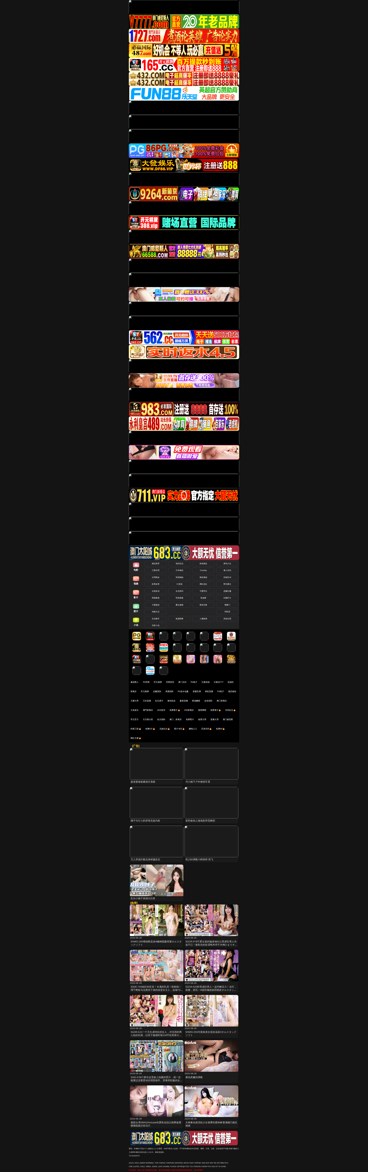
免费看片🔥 (174, 710)
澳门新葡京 (222, 700)
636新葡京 (189, 710)
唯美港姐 (203, 577)
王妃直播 (147, 700)
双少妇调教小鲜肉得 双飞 (199, 859)
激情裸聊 (202, 710)
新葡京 (134, 691)
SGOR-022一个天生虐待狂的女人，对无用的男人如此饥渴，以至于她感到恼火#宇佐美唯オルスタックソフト (156, 1035)
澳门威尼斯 (228, 719)
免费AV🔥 (220, 728)
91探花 (179, 584)
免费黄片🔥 (215, 710)
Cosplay (203, 570)
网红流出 (203, 584)
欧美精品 (203, 563)
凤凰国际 (169, 691)
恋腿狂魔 (227, 591)
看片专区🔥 (179, 728)
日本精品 (179, 570)
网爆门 (227, 605)
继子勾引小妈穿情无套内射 (145, 820)
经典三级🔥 (136, 728)
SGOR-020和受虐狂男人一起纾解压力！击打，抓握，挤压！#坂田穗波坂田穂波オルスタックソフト (211, 990)
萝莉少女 (227, 563)
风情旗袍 (155, 597)
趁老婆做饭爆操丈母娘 (143, 781)
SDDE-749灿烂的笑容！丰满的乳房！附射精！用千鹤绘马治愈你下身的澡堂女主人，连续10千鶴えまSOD (156, 990)
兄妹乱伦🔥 (164, 728)
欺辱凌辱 (155, 584)
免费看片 (190, 719)
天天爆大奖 (148, 719)
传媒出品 (155, 611)
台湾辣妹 (155, 577)
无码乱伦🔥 (230, 710)
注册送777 (218, 682)
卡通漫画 (155, 605)
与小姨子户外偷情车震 (197, 781)
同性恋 (227, 611)
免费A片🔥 (150, 728)
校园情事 (179, 618)
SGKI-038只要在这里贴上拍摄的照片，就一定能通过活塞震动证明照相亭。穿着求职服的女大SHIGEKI (157, 1080)
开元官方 (135, 719)
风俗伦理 (227, 618)
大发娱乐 (135, 710)
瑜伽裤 (203, 597)
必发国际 (208, 700)
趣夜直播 (184, 700)
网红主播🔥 (136, 738)
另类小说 (155, 625)
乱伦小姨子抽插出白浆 (143, 898)
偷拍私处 (171, 700)
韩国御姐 (179, 577)
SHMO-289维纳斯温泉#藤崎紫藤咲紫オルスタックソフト (156, 943)
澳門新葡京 (148, 710)
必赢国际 (157, 691)
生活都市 (155, 618)
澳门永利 (182, 682)
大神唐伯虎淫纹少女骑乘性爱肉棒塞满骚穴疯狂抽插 (211, 1124)
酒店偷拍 (232, 691)
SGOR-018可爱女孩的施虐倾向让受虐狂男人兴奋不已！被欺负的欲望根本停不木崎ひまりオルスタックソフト (211, 944)
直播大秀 (214, 719)
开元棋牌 (158, 682)
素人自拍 (227, 570)
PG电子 (194, 682)
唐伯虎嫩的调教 (194, 1077)
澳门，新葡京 (175, 719)
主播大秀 (135, 700)
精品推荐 (155, 563)
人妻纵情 (203, 618)
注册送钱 (206, 682)
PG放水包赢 (183, 691)
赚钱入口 (193, 728)
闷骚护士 (227, 597)
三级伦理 (155, 570)
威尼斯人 (135, 682)
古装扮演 (155, 591)
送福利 (231, 682)
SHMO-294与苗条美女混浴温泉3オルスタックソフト (210, 1033)
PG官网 (146, 682)
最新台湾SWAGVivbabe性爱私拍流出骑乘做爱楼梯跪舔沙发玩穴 (156, 1124)
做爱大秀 (202, 719)
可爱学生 (203, 591)
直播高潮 (197, 691)
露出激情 (179, 605)
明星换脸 (179, 597)
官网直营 (170, 682)
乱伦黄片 (159, 700)
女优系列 (179, 591)
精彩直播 (209, 691)
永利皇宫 (161, 710)
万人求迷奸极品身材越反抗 (145, 859)
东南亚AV (227, 577)
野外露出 (227, 584)
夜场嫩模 (196, 700)
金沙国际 (161, 719)
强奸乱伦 (179, 563)
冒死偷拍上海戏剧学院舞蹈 (200, 820)
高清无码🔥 (206, 728)
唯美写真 (203, 605)
